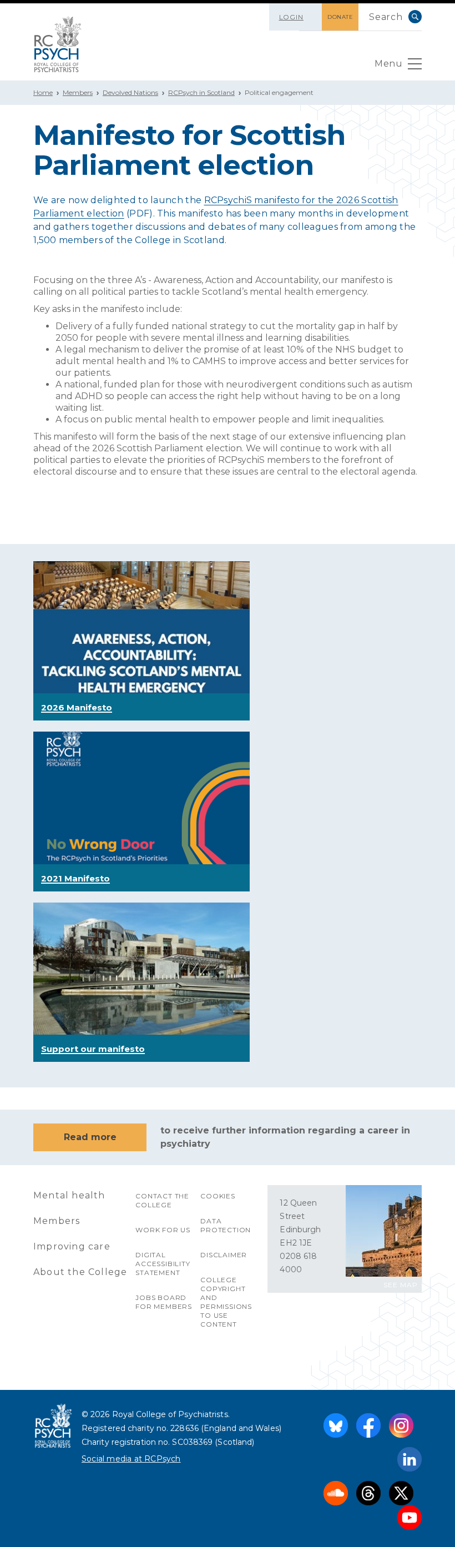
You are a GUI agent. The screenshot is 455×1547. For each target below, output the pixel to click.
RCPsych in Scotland (201, 92)
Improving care (71, 1246)
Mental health (69, 1195)
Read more (90, 1137)
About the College (80, 1272)
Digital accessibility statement (162, 1264)
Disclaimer (223, 1255)
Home (43, 92)
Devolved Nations (130, 92)
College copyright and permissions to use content (226, 1302)
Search (415, 16)
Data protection (225, 1225)
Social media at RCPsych (131, 1459)
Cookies (217, 1196)
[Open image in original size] (58, 44)
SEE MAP (400, 1285)
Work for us (162, 1230)
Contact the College (162, 1200)
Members (78, 92)
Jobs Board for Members (163, 1302)
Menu (388, 63)
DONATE (340, 17)
